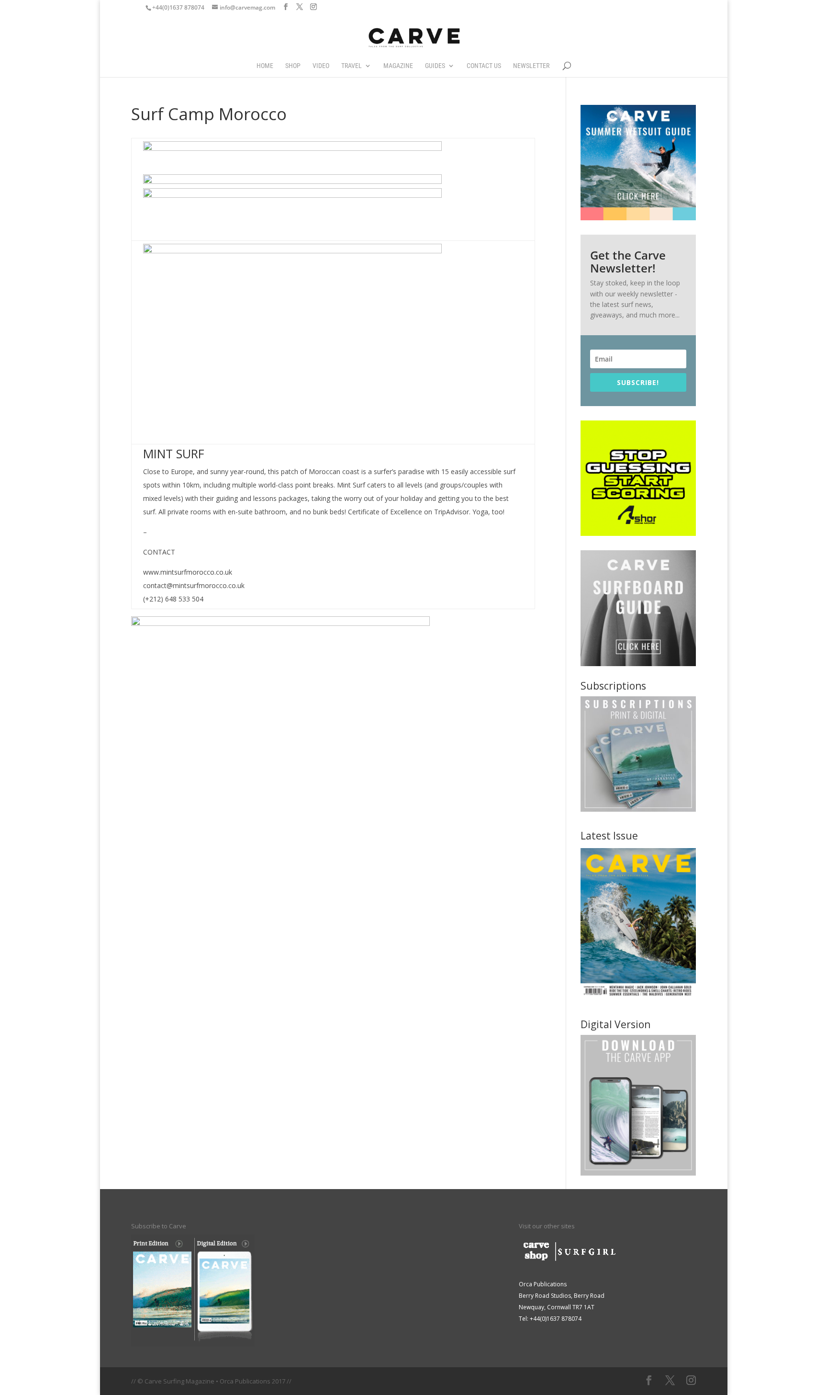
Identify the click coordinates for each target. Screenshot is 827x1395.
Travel (351, 65)
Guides (435, 65)
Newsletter (531, 65)
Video (321, 65)
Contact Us (484, 65)
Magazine (398, 65)
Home (265, 65)
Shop (293, 65)
